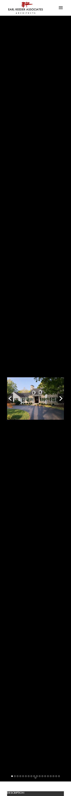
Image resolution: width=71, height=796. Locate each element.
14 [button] (48, 776)
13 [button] (45, 776)
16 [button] (53, 776)
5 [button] (23, 776)
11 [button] (39, 776)
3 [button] (17, 776)
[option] (35, 398)
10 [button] (37, 776)
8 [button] (31, 776)
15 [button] (50, 776)
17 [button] (56, 776)
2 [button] (15, 776)
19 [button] (35, 778)
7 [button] (28, 776)
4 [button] (20, 776)
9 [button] (34, 776)
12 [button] (42, 776)
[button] (10, 398)
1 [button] (12, 776)
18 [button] (59, 776)
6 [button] (26, 776)
